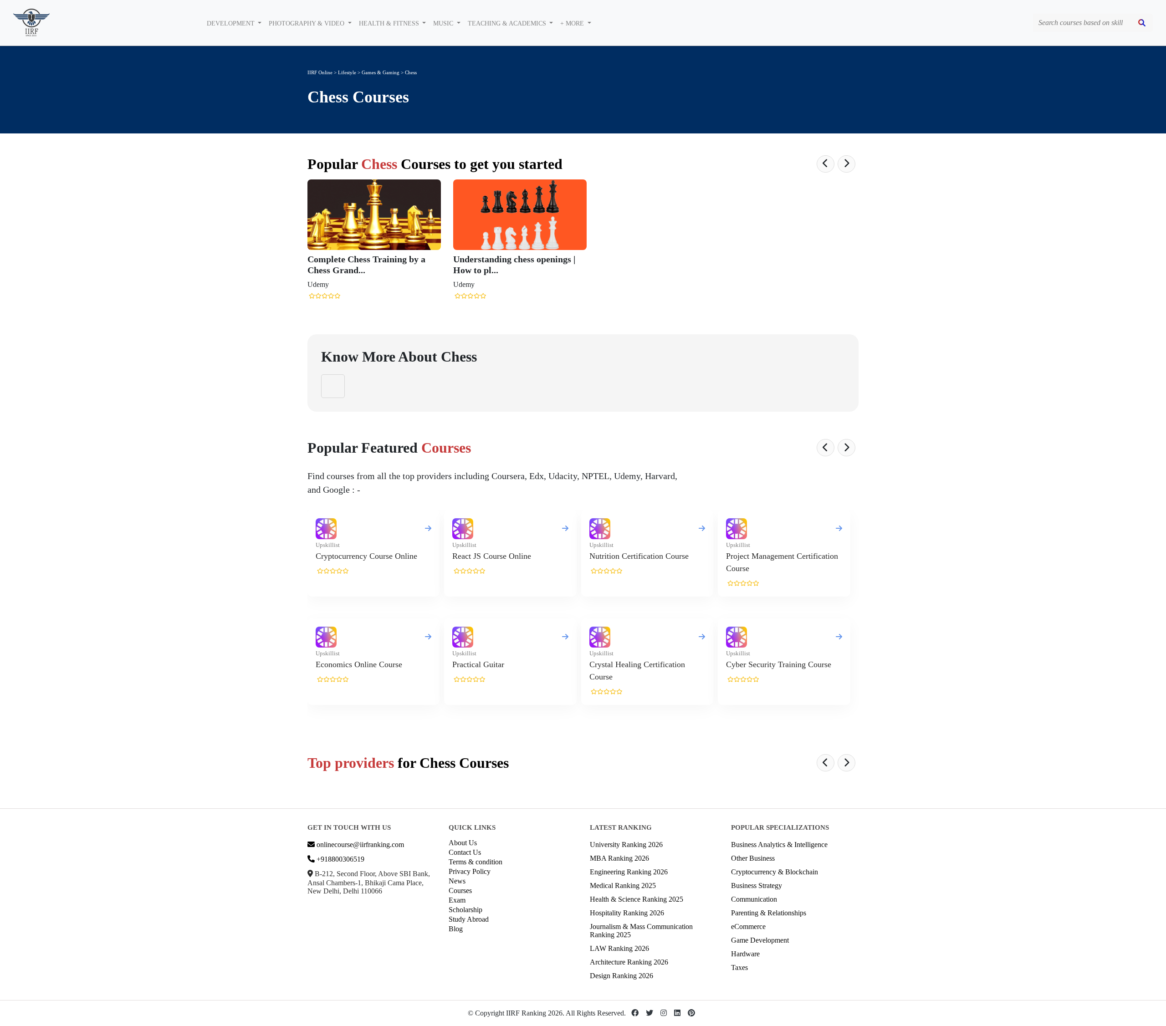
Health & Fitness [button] (390, 23)
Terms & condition (475, 862)
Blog (456, 929)
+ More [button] (573, 23)
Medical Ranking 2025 (623, 885)
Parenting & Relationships (768, 913)
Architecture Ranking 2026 (629, 962)
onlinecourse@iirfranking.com (359, 844)
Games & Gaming (381, 72)
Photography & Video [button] (307, 23)
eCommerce (748, 926)
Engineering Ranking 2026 (629, 872)
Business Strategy (756, 885)
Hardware (745, 954)
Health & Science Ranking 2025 (636, 899)
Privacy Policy (470, 871)
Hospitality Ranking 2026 (627, 913)
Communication (754, 899)
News (457, 881)
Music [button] (444, 23)
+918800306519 (339, 859)
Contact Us (465, 852)
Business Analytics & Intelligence (779, 844)
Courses (460, 890)
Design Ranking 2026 (621, 976)
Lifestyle (347, 72)
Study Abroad (469, 919)
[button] (825, 164)
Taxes (739, 967)
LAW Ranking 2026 (619, 948)
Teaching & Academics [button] (508, 23)
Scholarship (465, 910)
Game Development (760, 940)
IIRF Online (319, 72)
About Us (463, 843)
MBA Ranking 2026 (619, 858)
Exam (457, 900)
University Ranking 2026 (626, 844)
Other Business (753, 858)
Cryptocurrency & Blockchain (774, 872)
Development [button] (231, 23)
